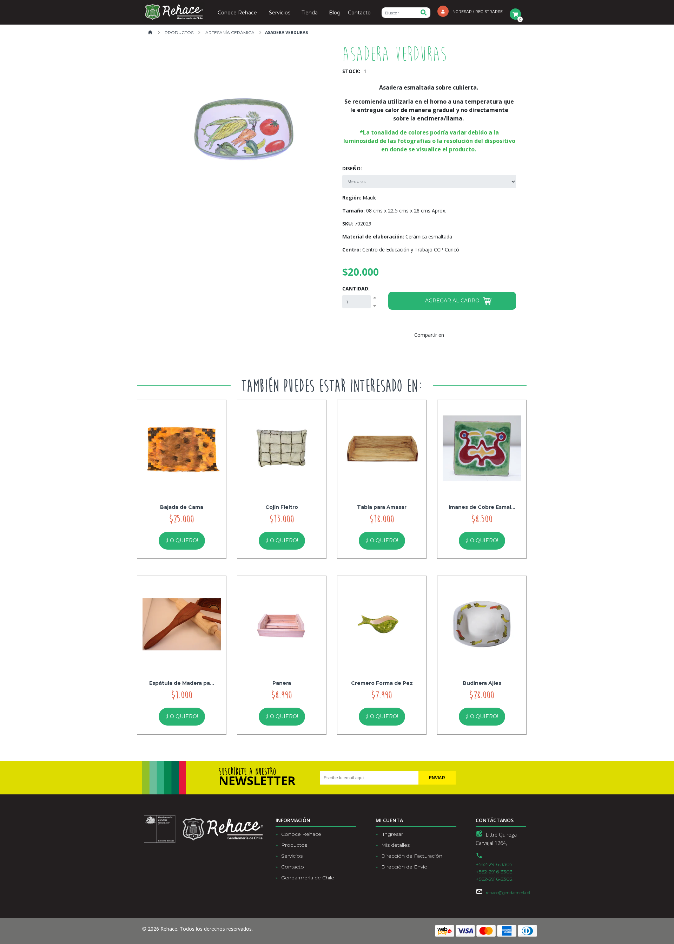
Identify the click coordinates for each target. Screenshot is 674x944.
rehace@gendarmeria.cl (508, 892)
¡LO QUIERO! (182, 540)
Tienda (310, 13)
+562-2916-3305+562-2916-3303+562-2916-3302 (494, 871)
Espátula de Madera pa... (181, 683)
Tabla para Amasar (382, 507)
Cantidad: (356, 288)
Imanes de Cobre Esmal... (482, 507)
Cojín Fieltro (281, 507)
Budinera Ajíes (482, 683)
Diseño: (352, 168)
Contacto (359, 13)
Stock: (351, 71)
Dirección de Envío (404, 867)
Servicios (279, 13)
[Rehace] (173, 12)
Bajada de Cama (181, 507)
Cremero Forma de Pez (382, 683)
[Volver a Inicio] (150, 32)
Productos (178, 32)
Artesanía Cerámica (229, 32)
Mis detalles (395, 845)
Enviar (437, 777)
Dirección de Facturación (411, 856)
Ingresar (392, 834)
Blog (335, 13)
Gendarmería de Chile (307, 877)
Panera (281, 683)
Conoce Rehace (237, 13)
